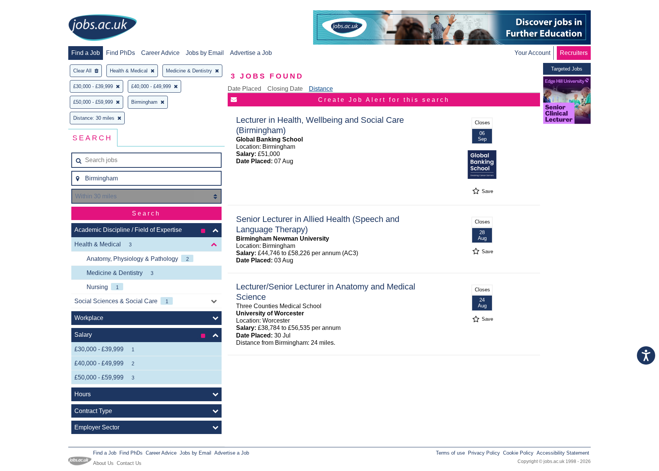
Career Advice (160, 53)
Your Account (532, 53)
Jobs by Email (205, 53)
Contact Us (129, 463)
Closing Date (285, 88)
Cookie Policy (518, 453)
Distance (321, 88)
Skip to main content (30, 6)
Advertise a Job (251, 53)
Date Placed (244, 88)
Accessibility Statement (563, 453)
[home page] (102, 28)
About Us (103, 463)
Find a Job (85, 53)
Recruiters (574, 53)
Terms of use (450, 453)
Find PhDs (120, 53)
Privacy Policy (484, 453)
